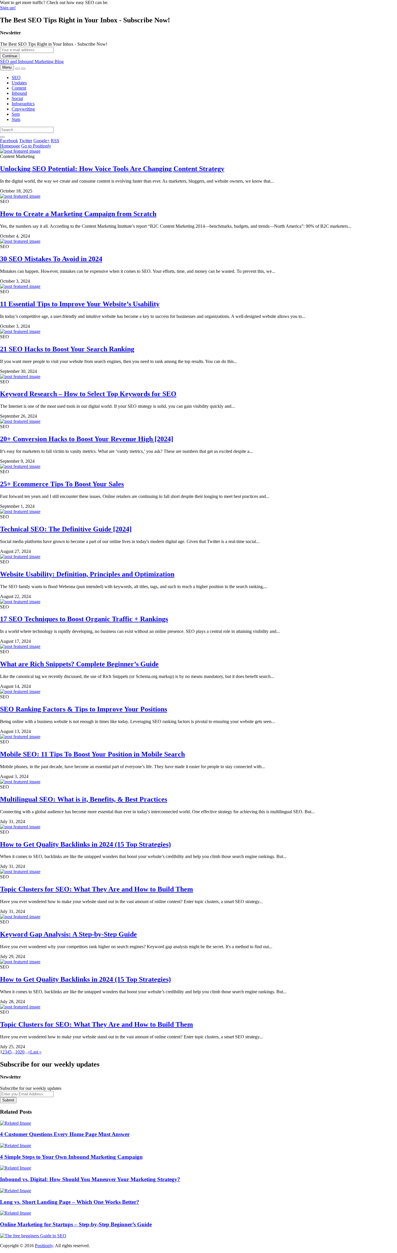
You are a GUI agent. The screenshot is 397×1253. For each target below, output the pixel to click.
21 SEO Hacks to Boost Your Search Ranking (67, 349)
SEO (16, 77)
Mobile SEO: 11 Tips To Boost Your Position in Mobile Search (92, 754)
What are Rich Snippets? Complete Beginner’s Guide (79, 664)
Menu (7, 67)
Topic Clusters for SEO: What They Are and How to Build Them (96, 889)
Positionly (44, 1245)
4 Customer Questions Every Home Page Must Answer (65, 1134)
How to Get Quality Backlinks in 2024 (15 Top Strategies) (85, 844)
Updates (19, 82)
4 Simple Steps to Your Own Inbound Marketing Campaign (71, 1157)
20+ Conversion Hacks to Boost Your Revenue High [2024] (86, 439)
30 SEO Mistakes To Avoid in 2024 (51, 259)
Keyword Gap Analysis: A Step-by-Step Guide (68, 934)
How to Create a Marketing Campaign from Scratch (78, 214)
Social (17, 98)
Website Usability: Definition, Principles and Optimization (87, 574)
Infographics (23, 103)
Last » (36, 1051)
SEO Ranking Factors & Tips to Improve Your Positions (83, 709)
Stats (16, 119)
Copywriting (23, 108)
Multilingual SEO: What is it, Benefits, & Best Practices (83, 799)
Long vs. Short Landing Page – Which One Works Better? (69, 1202)
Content (19, 88)
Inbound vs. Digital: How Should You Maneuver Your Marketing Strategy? (90, 1179)
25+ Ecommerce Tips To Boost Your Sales (62, 484)
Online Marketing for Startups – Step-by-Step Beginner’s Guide (76, 1224)
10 (17, 1051)
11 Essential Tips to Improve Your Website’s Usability (80, 304)
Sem (16, 114)
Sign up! (8, 7)
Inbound (19, 93)
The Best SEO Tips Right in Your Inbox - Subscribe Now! (53, 44)
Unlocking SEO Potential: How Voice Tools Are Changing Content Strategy (112, 168)
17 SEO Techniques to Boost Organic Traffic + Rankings (84, 619)
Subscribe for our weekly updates (30, 1088)
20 (22, 1051)
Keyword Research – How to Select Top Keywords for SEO (88, 394)
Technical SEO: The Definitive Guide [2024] (66, 529)
